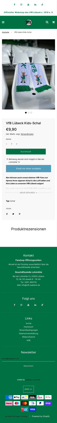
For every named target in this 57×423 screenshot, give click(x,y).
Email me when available (28, 168)
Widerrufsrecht (28, 337)
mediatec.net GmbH (32, 380)
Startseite (5, 32)
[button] (26, 112)
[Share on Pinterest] (20, 213)
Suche (28, 323)
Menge (8, 139)
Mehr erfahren (28, 193)
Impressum (28, 327)
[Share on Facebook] (7, 213)
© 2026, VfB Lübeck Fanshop (16, 416)
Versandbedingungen (28, 330)
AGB (28, 340)
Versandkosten (27, 134)
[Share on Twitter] (13, 213)
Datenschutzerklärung (28, 333)
